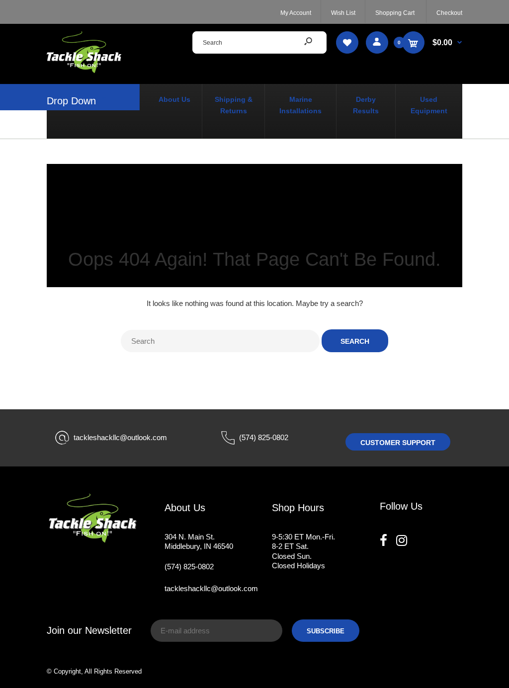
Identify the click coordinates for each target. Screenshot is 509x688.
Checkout (449, 12)
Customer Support (397, 443)
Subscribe (325, 631)
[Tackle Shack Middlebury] (84, 70)
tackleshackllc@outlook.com (120, 437)
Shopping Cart (395, 12)
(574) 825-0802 (263, 437)
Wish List (343, 12)
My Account (295, 12)
